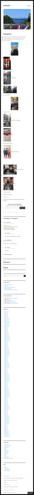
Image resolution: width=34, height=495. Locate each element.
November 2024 (7, 337)
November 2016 (7, 433)
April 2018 (6, 414)
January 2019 (6, 406)
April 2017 (6, 428)
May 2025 (6, 330)
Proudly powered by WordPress (11, 492)
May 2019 (6, 401)
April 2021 (6, 386)
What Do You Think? (8, 288)
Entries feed (6, 468)
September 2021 (7, 380)
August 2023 (6, 356)
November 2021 (7, 378)
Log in (5, 466)
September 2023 (7, 354)
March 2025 (6, 332)
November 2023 (7, 352)
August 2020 (6, 396)
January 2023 (6, 364)
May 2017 (6, 427)
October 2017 (6, 421)
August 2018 (6, 409)
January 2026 (6, 320)
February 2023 (6, 363)
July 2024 (6, 342)
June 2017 (6, 426)
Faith (5, 448)
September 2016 (7, 436)
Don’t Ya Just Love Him (8, 284)
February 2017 (6, 431)
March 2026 (6, 317)
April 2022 (6, 372)
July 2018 (5, 410)
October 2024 (6, 338)
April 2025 (6, 331)
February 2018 (6, 416)
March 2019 (6, 404)
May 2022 (6, 370)
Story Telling (6, 457)
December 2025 (7, 321)
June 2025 (6, 328)
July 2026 (6, 312)
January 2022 (6, 375)
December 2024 (7, 336)
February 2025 (6, 333)
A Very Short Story (15, 212)
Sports (5, 455)
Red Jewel (5, 482)
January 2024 (6, 349)
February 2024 (6, 348)
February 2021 (6, 389)
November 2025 (7, 322)
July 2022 (6, 368)
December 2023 (7, 351)
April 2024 (6, 346)
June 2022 (6, 369)
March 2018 (6, 415)
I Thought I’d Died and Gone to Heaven (10, 480)
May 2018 (6, 412)
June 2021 (6, 384)
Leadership (6, 452)
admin (6, 212)
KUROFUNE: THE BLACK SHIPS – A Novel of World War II (13, 478)
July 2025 (6, 327)
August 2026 (6, 311)
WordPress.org (6, 470)
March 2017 (6, 430)
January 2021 (6, 390)
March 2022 (6, 373)
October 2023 (6, 353)
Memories (6, 453)
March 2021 (6, 388)
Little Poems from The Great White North (10, 486)
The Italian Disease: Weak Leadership (10, 289)
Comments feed (7, 469)
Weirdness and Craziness (8, 458)
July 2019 (5, 399)
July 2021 (5, 383)
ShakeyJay (6, 5)
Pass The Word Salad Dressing (9, 287)
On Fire (9, 299)
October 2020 (6, 394)
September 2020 (7, 395)
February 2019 (6, 405)
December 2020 (7, 391)
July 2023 (6, 357)
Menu (28, 5)
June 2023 (6, 358)
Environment (6, 447)
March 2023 (6, 362)
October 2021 (6, 379)
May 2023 (6, 359)
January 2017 (6, 432)
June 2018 (6, 411)
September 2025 (7, 325)
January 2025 (6, 335)
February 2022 (6, 374)
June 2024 (6, 343)
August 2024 (6, 341)
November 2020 (7, 393)
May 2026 (6, 315)
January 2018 (6, 417)
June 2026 (6, 314)
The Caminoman (6, 484)
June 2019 (6, 400)
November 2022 (7, 367)
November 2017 (7, 420)
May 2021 (6, 385)
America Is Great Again (12, 301)
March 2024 (6, 347)
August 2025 (6, 326)
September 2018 (7, 407)
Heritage (5, 449)
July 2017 (5, 425)
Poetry (5, 454)
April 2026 (6, 316)
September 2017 (7, 422)
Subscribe (22, 207)
